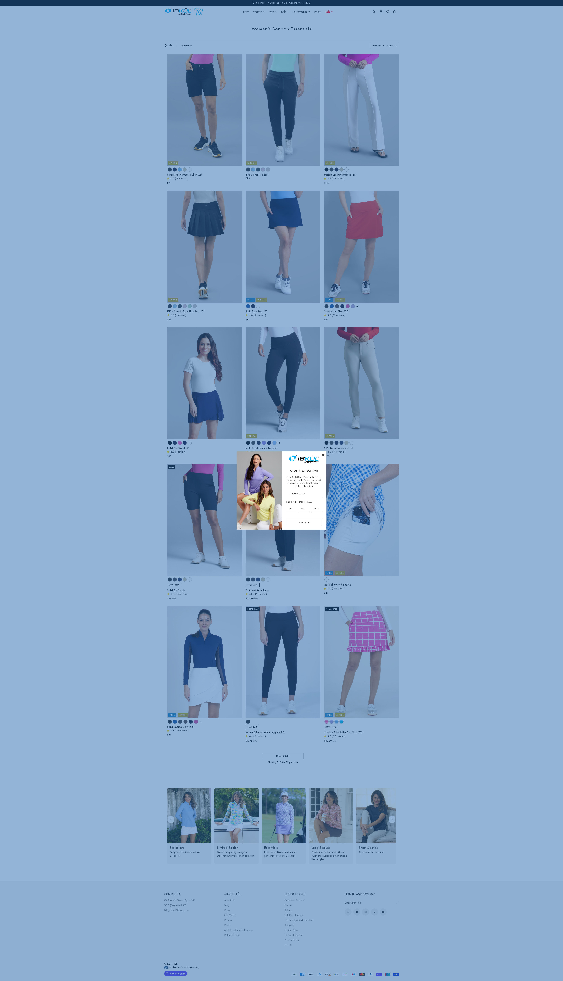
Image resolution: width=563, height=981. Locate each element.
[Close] (322, 454)
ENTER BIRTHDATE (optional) (299, 502)
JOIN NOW (304, 522)
